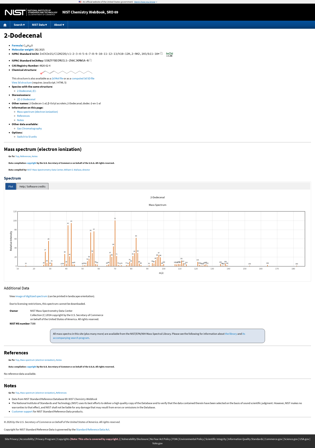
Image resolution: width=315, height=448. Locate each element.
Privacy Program (45, 439)
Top (17, 156)
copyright (31, 163)
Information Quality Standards (245, 439)
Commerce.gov (273, 439)
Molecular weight (22, 49)
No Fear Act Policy (160, 439)
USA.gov (304, 439)
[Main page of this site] (5, 25)
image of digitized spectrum (31, 296)
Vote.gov (157, 443)
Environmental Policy (191, 439)
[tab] (10, 186)
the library (231, 334)
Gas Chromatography (29, 128)
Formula (17, 45)
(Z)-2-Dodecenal (26, 99)
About (58, 25)
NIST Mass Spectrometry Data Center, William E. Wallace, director (58, 169)
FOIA (175, 439)
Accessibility (27, 439)
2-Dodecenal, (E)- (26, 91)
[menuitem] (5, 25)
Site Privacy (11, 439)
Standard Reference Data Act (92, 429)
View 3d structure (22, 82)
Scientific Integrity (215, 439)
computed (78, 78)
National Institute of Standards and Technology (31, 12)
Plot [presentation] (10, 186)
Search (18, 25)
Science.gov (291, 439)
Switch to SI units (27, 136)
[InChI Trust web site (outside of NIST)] (170, 56)
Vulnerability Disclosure (135, 439)
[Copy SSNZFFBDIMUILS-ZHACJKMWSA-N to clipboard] (90, 61)
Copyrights (63, 439)
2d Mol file (57, 78)
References (23, 116)
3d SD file (89, 78)
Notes (20, 120)
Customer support (22, 411)
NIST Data (38, 25)
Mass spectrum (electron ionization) (37, 111)
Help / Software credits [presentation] (32, 186)
